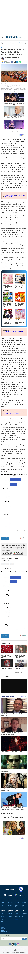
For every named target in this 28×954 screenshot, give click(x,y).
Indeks (2, 922)
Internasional (18, 43)
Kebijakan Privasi (17, 949)
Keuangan (10, 902)
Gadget (16, 906)
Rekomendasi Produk (7, 271)
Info (2, 921)
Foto (23, 916)
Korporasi (10, 905)
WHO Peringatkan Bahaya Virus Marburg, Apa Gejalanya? (15, 196)
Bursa (9, 903)
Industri (12, 43)
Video (23, 910)
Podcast (23, 917)
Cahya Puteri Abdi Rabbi (13, 57)
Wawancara (17, 916)
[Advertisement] (14, 868)
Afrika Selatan (13, 147)
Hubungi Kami (14, 950)
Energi (24, 43)
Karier (21, 947)
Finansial (10, 899)
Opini (16, 915)
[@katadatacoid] (18, 944)
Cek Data (10, 916)
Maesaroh (7, 560)
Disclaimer (24, 949)
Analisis (9, 915)
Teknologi (17, 908)
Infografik (10, 913)
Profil (23, 903)
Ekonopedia (24, 899)
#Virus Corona (5, 564)
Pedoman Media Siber (7, 949)
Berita (5, 47)
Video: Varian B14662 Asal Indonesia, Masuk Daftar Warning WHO (14, 412)
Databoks (3, 928)
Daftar (24, 938)
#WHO (12, 564)
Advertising (16, 947)
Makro (9, 900)
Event (2, 930)
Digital (16, 899)
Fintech (16, 903)
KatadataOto (4, 931)
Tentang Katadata (9, 947)
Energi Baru (3, 913)
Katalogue (24, 915)
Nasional (3, 900)
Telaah (16, 913)
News (23, 912)
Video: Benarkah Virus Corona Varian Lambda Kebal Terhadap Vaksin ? (14, 332)
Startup (16, 905)
